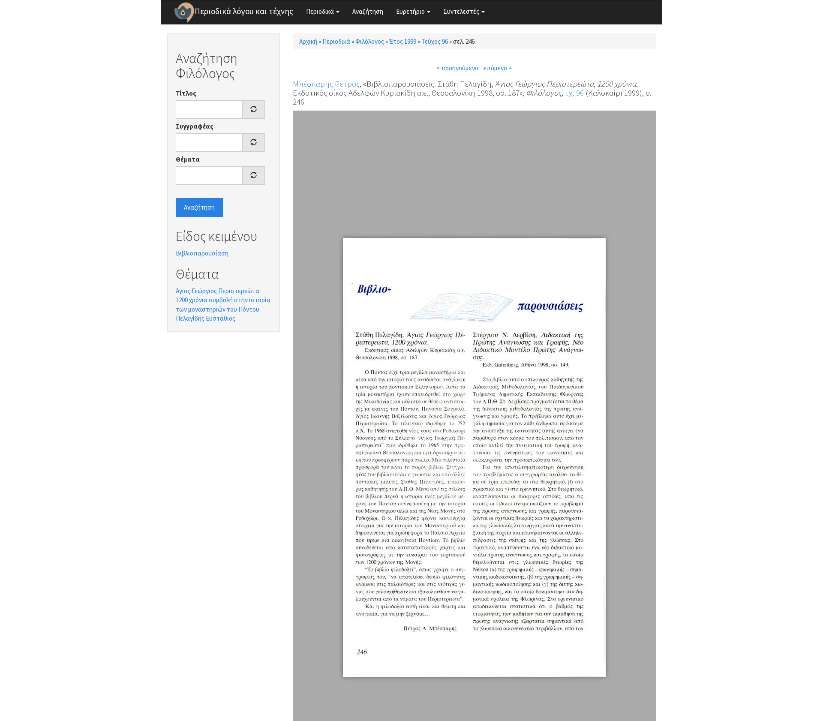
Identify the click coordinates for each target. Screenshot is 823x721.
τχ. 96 (574, 92)
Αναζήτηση (367, 11)
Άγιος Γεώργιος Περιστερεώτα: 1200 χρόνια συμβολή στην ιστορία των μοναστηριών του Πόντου (223, 300)
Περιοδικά (320, 11)
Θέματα (188, 159)
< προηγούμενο (457, 68)
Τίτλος (186, 93)
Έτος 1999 (402, 41)
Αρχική (308, 41)
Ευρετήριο (411, 11)
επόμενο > (498, 68)
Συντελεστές (462, 11)
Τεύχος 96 (434, 41)
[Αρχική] (184, 12)
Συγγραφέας (194, 126)
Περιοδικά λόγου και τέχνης (244, 11)
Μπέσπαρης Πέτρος (326, 83)
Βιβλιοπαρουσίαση (202, 253)
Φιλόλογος (369, 41)
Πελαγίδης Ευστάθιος (205, 318)
